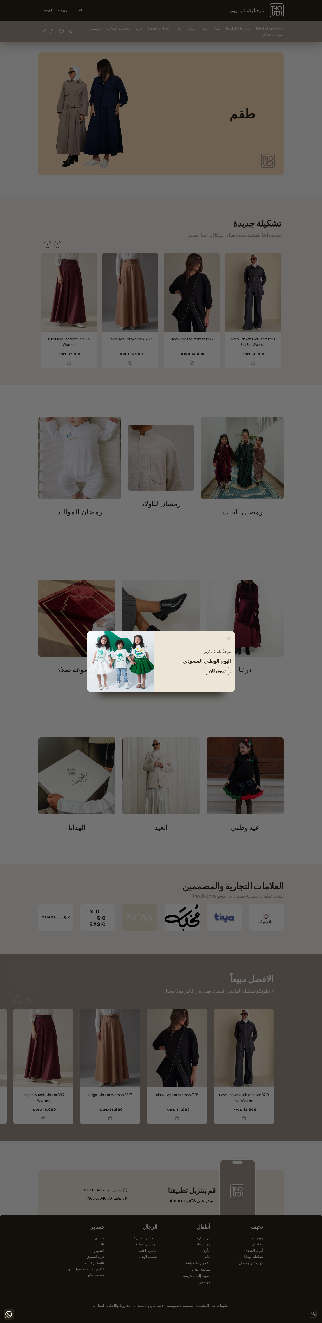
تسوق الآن (217, 671)
